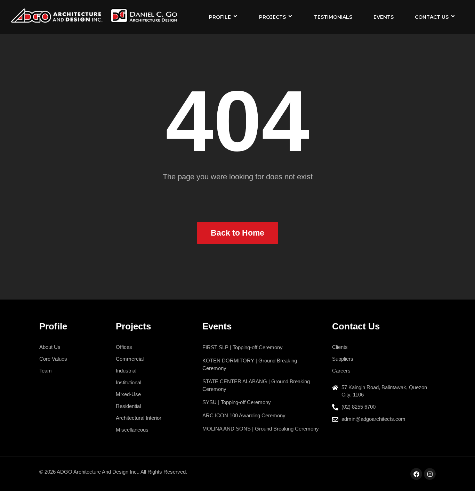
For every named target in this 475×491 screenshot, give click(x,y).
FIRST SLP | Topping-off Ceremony (242, 347)
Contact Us (432, 17)
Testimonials (333, 17)
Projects (272, 17)
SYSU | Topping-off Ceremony (236, 402)
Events (383, 17)
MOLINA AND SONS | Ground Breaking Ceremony (260, 429)
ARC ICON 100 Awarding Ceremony (243, 415)
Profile (220, 17)
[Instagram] (430, 474)
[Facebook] (416, 474)
